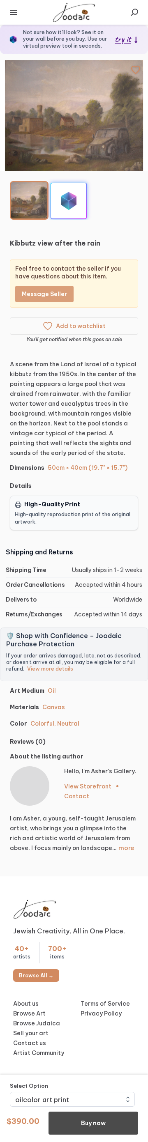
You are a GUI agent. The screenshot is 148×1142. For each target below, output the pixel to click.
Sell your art (31, 1033)
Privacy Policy (101, 1013)
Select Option (29, 1085)
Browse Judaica (36, 1023)
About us (26, 1003)
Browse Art (29, 1013)
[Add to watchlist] (136, 70)
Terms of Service (105, 1003)
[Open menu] (13, 12)
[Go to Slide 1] (29, 200)
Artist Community (38, 1053)
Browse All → (36, 975)
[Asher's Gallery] (29, 786)
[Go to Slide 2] (68, 201)
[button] (74, 115)
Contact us (29, 1043)
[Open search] (134, 12)
